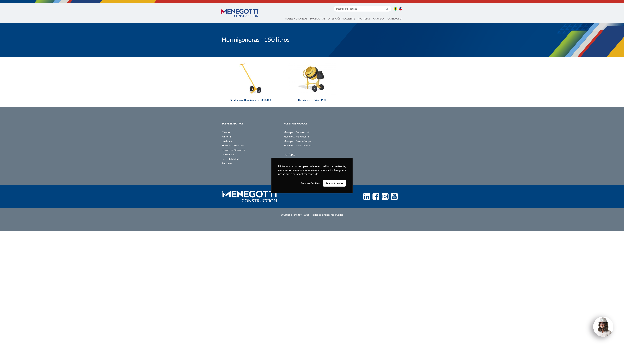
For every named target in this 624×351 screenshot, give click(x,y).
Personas (227, 163)
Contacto (394, 18)
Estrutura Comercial (233, 145)
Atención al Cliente (341, 18)
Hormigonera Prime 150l (312, 99)
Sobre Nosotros (296, 18)
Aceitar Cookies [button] (334, 183)
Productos (317, 18)
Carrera (378, 18)
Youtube (394, 196)
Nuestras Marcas (295, 123)
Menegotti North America (298, 145)
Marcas (226, 132)
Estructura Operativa (233, 150)
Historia (226, 136)
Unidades (227, 141)
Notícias (364, 18)
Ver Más (250, 83)
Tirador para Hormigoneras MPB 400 (250, 99)
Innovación (228, 154)
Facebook (375, 196)
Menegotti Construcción (297, 132)
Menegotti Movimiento (296, 136)
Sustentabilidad (230, 158)
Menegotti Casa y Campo (297, 141)
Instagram (385, 196)
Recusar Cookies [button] (310, 183)
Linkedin (366, 196)
